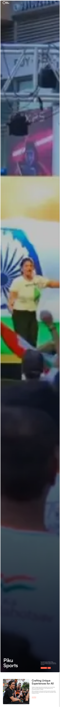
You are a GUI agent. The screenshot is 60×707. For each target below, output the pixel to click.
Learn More (34, 697)
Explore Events (43, 667)
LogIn (49, 667)
